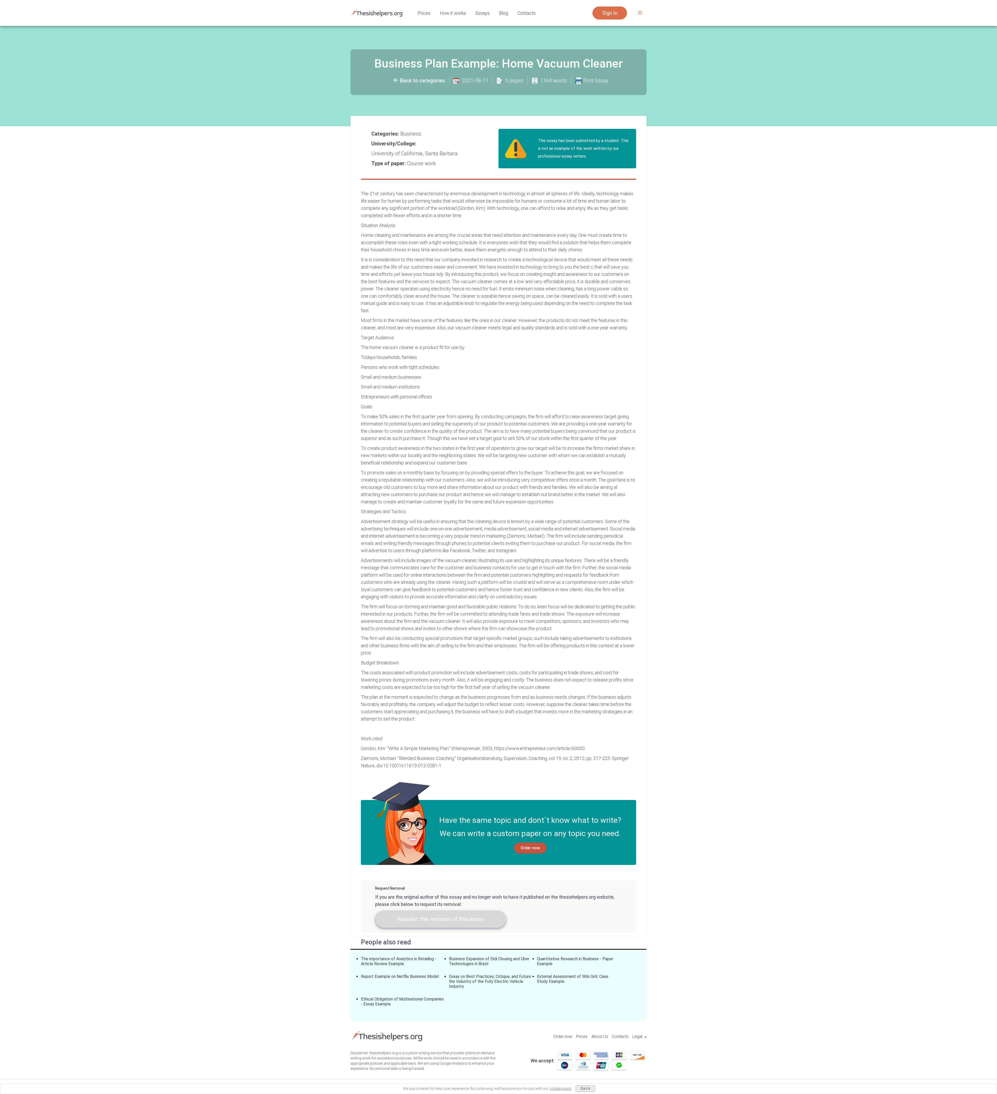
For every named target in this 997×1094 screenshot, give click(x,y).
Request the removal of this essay (440, 919)
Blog (503, 13)
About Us (599, 1036)
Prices (423, 13)
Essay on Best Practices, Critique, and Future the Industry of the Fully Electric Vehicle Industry (490, 981)
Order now (530, 847)
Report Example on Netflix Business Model (400, 976)
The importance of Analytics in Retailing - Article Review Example (398, 961)
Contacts (526, 13)
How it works (453, 13)
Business (411, 134)
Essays (482, 13)
